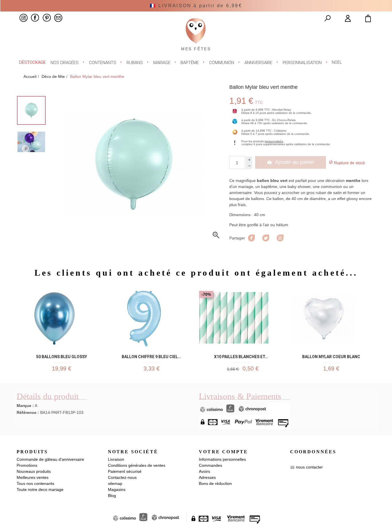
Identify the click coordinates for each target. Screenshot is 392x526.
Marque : (25, 405)
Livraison (116, 459)
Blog (112, 495)
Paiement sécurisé (124, 471)
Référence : (28, 412)
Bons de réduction (215, 483)
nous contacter (309, 467)
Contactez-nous (122, 477)
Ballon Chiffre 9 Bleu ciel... (151, 356)
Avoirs (204, 471)
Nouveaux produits (34, 471)
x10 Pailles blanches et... (241, 356)
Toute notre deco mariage (40, 489)
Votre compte (223, 451)
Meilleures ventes (32, 477)
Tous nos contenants (35, 483)
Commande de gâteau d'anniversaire (50, 459)
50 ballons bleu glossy (61, 356)
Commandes (210, 465)
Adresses (207, 477)
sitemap (115, 483)
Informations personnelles (222, 459)
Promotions (27, 465)
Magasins (116, 489)
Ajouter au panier (290, 162)
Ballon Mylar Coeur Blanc (331, 356)
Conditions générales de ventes (136, 465)
